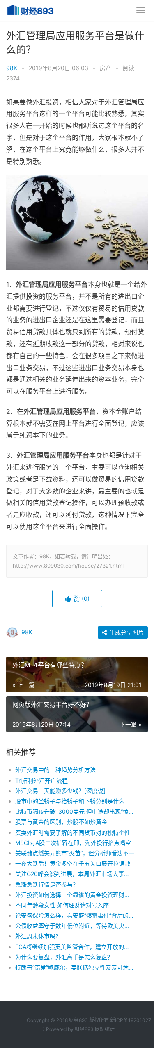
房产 (105, 67)
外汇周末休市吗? (36, 935)
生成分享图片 (126, 632)
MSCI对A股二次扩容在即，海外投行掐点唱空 (73, 842)
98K (11, 67)
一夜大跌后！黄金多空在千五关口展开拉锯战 (72, 863)
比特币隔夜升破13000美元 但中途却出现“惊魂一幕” (75, 811)
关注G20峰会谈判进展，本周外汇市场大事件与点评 (75, 873)
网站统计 (105, 1029)
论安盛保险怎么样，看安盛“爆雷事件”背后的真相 (75, 915)
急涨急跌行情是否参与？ (46, 884)
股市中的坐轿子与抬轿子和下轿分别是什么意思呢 (75, 801)
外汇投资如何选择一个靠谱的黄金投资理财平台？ (75, 894)
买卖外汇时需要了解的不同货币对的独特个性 (72, 832)
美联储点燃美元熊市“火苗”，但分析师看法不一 (74, 853)
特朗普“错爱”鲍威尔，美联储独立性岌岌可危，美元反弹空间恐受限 (75, 967)
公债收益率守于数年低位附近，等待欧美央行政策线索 (75, 925)
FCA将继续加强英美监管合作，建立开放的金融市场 (75, 946)
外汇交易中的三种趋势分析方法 (55, 769)
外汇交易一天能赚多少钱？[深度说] (60, 790)
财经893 (84, 1029)
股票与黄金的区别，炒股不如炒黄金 (61, 821)
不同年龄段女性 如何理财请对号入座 (62, 905)
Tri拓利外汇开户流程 (41, 780)
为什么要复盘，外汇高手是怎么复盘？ (64, 957)
